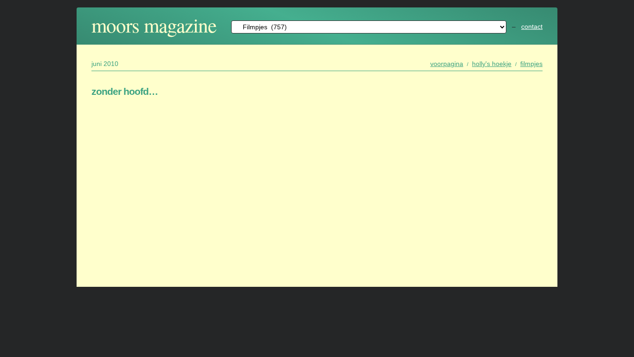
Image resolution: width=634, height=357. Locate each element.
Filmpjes (531, 63)
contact (532, 26)
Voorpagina (446, 63)
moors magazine (153, 25)
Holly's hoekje (491, 63)
